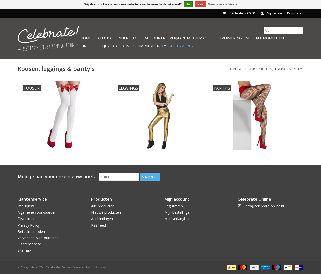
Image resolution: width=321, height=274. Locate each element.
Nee (200, 4)
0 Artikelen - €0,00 (242, 13)
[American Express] (265, 267)
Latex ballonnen (112, 38)
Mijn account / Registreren (284, 13)
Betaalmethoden (31, 231)
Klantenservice (29, 244)
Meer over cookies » (222, 4)
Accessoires (181, 46)
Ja (188, 4)
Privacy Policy (29, 225)
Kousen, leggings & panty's (281, 69)
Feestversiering (227, 38)
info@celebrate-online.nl (264, 206)
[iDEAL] (231, 267)
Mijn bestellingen (178, 212)
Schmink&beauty (149, 46)
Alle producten (102, 206)
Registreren (173, 206)
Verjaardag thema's (188, 38)
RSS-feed (98, 225)
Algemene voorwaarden (37, 212)
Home (86, 38)
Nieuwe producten (106, 212)
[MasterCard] (242, 267)
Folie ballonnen (149, 38)
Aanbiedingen (102, 218)
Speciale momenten (265, 38)
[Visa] (253, 267)
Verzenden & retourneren (38, 237)
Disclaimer (26, 218)
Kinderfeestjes (95, 46)
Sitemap (24, 250)
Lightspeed (98, 267)
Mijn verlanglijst (177, 218)
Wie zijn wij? (27, 206)
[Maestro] (276, 267)
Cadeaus (121, 46)
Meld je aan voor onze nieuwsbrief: (56, 176)
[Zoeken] (267, 30)
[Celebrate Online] (48, 38)
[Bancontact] (287, 267)
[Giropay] (298, 267)
